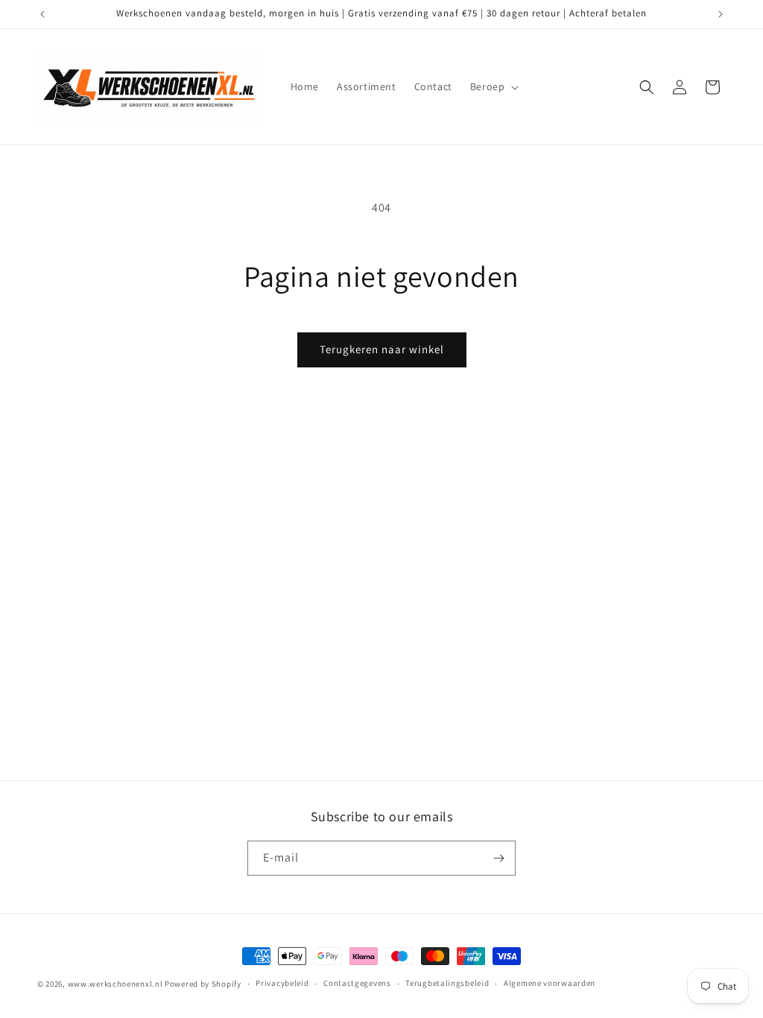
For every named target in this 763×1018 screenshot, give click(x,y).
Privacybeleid (282, 983)
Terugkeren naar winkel (382, 349)
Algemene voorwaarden (549, 983)
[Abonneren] (498, 858)
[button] (493, 86)
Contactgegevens (357, 983)
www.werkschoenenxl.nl (115, 984)
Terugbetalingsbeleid (447, 983)
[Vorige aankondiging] (42, 14)
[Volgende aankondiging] (720, 14)
